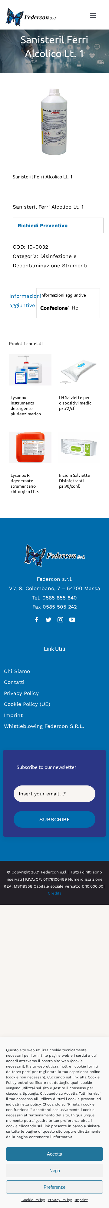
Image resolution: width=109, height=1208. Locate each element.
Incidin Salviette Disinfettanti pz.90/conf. (74, 480)
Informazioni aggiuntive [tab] (21, 300)
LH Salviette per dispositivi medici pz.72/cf (76, 403)
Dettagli (30, 371)
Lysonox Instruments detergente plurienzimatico (26, 406)
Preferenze (54, 1187)
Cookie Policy (33, 1200)
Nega (54, 1170)
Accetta (54, 1153)
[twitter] (48, 619)
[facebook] (37, 619)
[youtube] (72, 619)
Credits (54, 893)
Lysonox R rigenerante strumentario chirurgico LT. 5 (25, 483)
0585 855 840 (59, 598)
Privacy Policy (60, 1200)
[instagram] (60, 619)
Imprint (81, 1200)
